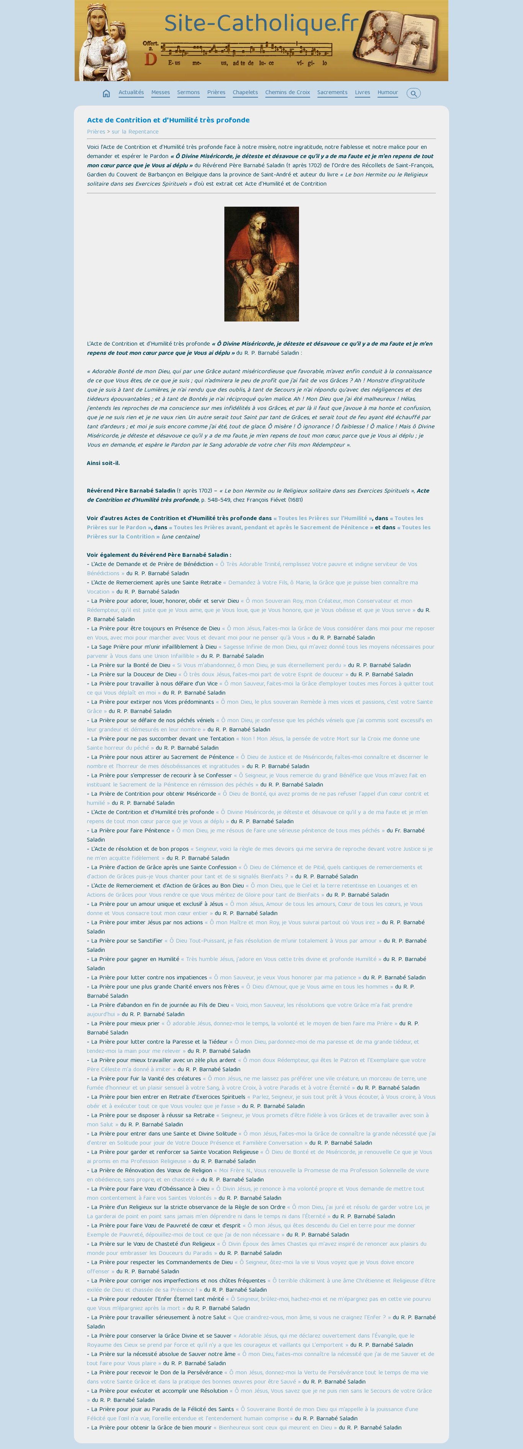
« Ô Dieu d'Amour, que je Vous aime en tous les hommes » (317, 987)
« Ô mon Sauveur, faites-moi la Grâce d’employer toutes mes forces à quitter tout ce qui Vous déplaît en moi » (260, 689)
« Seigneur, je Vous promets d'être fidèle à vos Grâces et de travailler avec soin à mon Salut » (258, 1121)
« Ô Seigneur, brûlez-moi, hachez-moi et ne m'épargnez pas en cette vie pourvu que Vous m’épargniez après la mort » (259, 1304)
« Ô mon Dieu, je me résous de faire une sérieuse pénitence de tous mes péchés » (278, 831)
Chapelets (245, 93)
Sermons (188, 93)
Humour (388, 93)
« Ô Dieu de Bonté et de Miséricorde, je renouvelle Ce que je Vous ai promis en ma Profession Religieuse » (259, 1157)
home (106, 94)
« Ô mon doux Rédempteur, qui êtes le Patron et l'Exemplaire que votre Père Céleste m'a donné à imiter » (256, 1065)
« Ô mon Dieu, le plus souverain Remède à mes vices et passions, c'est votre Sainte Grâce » (260, 707)
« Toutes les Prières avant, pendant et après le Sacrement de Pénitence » (271, 528)
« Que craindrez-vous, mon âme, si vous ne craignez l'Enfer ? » (309, 1318)
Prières (216, 93)
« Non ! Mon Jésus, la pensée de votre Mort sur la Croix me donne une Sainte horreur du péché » (253, 744)
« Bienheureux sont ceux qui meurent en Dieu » (275, 1428)
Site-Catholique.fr (261, 25)
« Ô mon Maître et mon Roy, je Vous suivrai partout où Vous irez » (292, 923)
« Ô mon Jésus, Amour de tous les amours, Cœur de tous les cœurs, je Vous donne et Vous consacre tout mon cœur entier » (255, 909)
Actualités (131, 93)
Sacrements (332, 93)
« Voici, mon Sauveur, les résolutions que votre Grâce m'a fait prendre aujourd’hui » (249, 1010)
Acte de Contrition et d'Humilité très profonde (168, 121)
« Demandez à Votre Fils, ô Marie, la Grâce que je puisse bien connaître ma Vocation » (252, 588)
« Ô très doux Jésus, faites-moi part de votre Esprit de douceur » (263, 675)
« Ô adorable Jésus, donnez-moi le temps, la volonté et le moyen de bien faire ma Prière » (279, 1024)
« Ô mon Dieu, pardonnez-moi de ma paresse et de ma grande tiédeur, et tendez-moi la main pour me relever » (253, 1047)
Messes (160, 93)
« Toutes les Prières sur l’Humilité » (322, 519)
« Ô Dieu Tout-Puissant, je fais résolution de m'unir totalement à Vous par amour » (273, 941)
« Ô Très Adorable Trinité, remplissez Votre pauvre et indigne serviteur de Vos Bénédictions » (252, 569)
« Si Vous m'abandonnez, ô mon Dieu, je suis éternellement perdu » (259, 666)
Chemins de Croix (287, 93)
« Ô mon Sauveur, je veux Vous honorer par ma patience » (285, 978)
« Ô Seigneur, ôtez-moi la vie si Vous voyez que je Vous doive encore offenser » (250, 1268)
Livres (362, 93)
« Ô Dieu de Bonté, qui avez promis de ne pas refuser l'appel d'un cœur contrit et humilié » (258, 799)
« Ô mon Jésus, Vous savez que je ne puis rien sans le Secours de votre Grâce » (259, 1396)
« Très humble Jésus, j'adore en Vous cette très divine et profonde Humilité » (281, 960)
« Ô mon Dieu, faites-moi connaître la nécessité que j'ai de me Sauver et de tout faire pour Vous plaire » (260, 1359)
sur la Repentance (135, 132)
